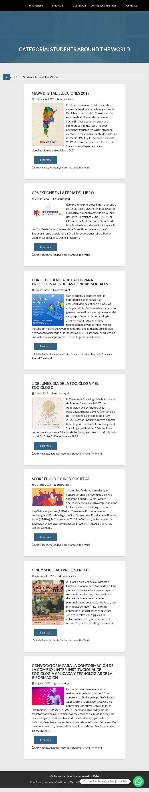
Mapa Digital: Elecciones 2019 (61, 93)
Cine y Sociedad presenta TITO (61, 570)
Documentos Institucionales (63, 354)
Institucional (36, 5)
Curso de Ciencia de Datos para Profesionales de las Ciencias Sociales (70, 282)
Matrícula (57, 5)
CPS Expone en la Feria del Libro (63, 193)
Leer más (45, 159)
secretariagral (67, 99)
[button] (138, 781)
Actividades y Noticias (103, 5)
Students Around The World (75, 167)
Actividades (41, 167)
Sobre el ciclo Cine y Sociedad (61, 479)
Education (85, 354)
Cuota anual (79, 5)
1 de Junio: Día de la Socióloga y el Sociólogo (65, 385)
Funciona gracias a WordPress (49, 782)
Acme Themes (110, 782)
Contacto (131, 5)
